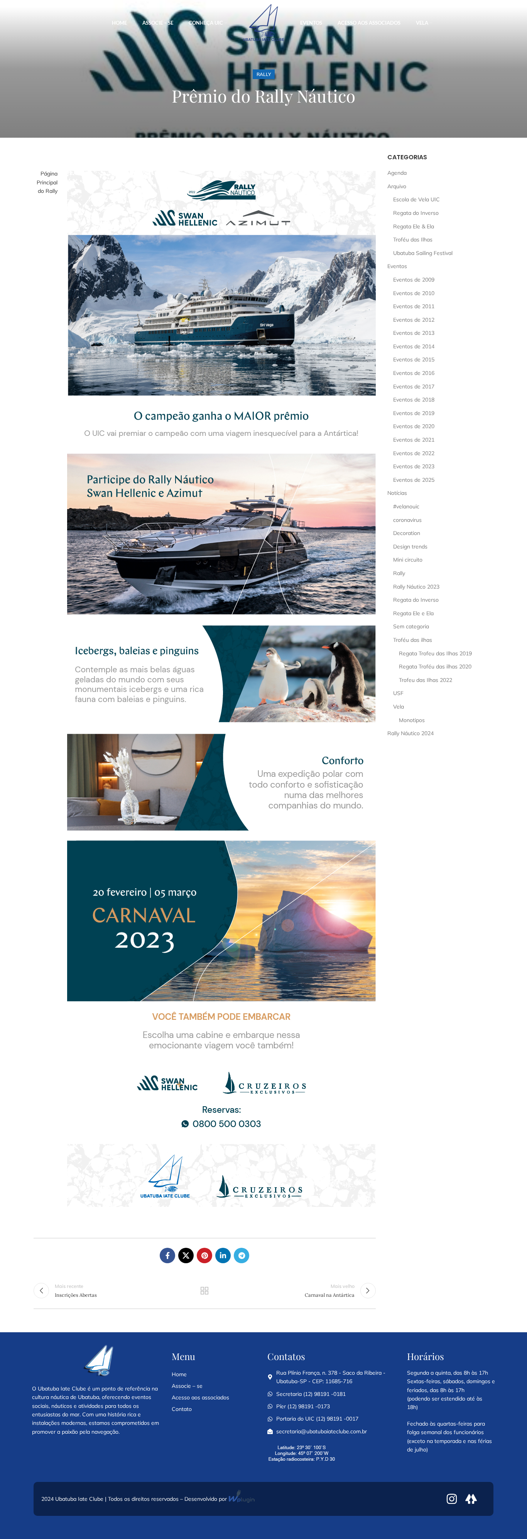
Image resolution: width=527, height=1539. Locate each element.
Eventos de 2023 (413, 466)
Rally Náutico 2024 (410, 733)
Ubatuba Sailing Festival (423, 253)
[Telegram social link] (241, 1255)
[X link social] (186, 1255)
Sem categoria (411, 626)
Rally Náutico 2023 (416, 586)
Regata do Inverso (416, 212)
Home (179, 1374)
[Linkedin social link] (223, 1255)
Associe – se (187, 1385)
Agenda (397, 172)
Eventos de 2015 (413, 359)
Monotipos (412, 720)
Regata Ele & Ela (413, 226)
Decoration (406, 533)
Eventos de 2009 (413, 279)
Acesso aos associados (200, 1397)
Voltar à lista (204, 1290)
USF (398, 693)
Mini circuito (407, 559)
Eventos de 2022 (413, 453)
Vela (398, 706)
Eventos (397, 266)
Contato (182, 1409)
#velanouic (406, 506)
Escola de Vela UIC (416, 199)
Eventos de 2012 (413, 319)
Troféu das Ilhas (412, 239)
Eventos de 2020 (413, 426)
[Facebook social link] (167, 1255)
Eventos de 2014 (413, 346)
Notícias (397, 492)
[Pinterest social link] (204, 1255)
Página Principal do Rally (47, 182)
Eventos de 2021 (413, 439)
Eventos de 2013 (413, 332)
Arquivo (396, 186)
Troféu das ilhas (412, 639)
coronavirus (407, 519)
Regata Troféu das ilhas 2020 (435, 666)
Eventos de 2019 (413, 413)
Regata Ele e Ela (413, 613)
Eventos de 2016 (413, 373)
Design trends (410, 546)
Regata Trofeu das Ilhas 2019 (435, 653)
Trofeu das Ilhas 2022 (425, 680)
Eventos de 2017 (413, 386)
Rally (264, 74)
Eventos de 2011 (413, 306)
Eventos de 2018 (413, 399)
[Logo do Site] (263, 22)
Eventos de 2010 (413, 293)
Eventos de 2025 (413, 479)
